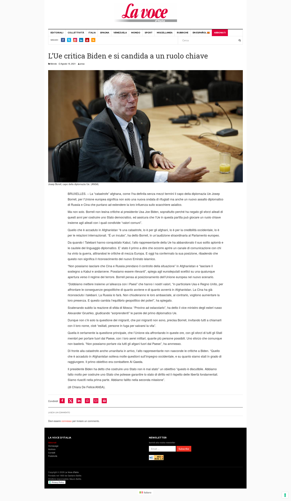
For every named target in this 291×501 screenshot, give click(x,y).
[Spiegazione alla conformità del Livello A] (156, 457)
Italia (92, 32)
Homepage (53, 445)
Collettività (76, 32)
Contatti (51, 452)
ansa (82, 63)
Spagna (104, 32)
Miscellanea (164, 32)
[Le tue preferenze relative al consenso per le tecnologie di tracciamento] (285, 495)
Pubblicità (52, 455)
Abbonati (220, 32)
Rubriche (182, 32)
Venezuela (120, 32)
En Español (200, 32)
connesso (66, 421)
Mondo (135, 32)
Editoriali (57, 32)
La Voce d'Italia (72, 472)
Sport (148, 32)
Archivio (52, 449)
